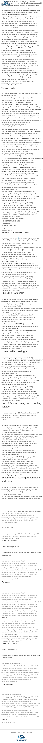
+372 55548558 (9, 541)
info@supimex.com (11, 547)
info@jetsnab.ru (9, 649)
